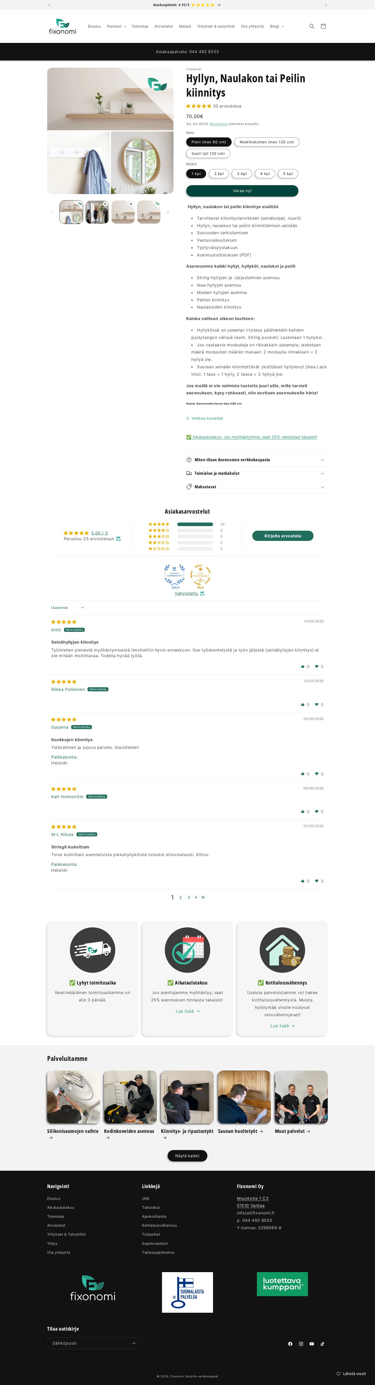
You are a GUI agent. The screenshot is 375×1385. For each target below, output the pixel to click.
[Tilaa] (133, 1343)
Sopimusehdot (155, 1243)
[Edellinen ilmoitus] (49, 5)
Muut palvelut (290, 1131)
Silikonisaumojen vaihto (72, 1131)
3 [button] (189, 897)
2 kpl (219, 173)
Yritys (52, 1243)
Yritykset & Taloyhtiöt (66, 1234)
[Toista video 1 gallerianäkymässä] (97, 212)
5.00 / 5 (99, 533)
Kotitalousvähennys (159, 1225)
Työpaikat (151, 1234)
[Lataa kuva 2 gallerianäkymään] (148, 212)
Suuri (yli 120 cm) (208, 153)
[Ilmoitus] (326, 5)
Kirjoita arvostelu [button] (283, 535)
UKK (146, 1198)
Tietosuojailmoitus (158, 1252)
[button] (116, 26)
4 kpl (265, 173)
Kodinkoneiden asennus (129, 1131)
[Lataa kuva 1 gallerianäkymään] (71, 212)
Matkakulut (219, 124)
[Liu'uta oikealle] (167, 212)
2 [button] (180, 897)
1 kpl (196, 173)
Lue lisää (185, 1011)
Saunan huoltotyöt (237, 1131)
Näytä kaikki (187, 1155)
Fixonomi (177, 1376)
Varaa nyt (242, 190)
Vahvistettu (186, 593)
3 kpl (242, 173)
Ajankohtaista (154, 1216)
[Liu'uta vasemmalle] (52, 212)
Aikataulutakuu (60, 1207)
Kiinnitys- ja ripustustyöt (187, 1131)
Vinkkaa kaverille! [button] (207, 418)
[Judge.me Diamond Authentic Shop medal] (174, 575)
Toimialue (55, 1216)
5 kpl (288, 173)
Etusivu (53, 1198)
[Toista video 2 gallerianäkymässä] (123, 212)
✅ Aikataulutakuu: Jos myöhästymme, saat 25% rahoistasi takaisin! (251, 437)
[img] (64, 621)
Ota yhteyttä (58, 1252)
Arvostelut (56, 1225)
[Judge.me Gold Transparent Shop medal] (200, 575)
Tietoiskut (151, 1207)
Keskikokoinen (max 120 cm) (267, 142)
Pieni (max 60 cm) (209, 142)
